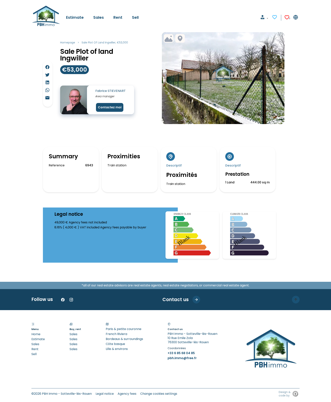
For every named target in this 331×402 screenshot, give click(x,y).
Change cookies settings (158, 393)
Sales (35, 344)
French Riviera (116, 334)
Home (35, 334)
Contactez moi (109, 107)
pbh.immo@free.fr (182, 358)
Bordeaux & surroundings (124, 339)
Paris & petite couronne (123, 329)
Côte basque (115, 344)
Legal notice (105, 393)
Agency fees (127, 393)
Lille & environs (117, 349)
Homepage (67, 42)
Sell (34, 354)
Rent (35, 349)
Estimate (38, 339)
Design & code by (285, 393)
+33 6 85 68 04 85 (181, 353)
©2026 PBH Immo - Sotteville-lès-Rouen (61, 393)
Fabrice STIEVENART (110, 91)
